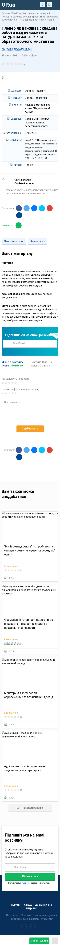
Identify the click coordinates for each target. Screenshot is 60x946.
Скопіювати (19, 215)
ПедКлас (16, 13)
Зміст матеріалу (13, 241)
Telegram (42, 208)
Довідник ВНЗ (43, 905)
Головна (6, 13)
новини (15, 905)
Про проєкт (12, 915)
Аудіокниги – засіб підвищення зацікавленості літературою (25, 768)
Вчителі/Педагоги (35, 90)
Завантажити (39, 940)
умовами (26, 883)
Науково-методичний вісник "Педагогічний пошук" (37, 108)
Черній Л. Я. (32, 164)
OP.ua (8, 4)
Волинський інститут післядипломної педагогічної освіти (37, 122)
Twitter (27, 208)
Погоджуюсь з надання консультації (29, 883)
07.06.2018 (31, 133)
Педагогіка (40, 97)
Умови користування (46, 915)
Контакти (26, 915)
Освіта (28, 97)
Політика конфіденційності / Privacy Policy (31, 919)
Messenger (34, 208)
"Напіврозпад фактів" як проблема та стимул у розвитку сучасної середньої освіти (29, 550)
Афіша (28, 905)
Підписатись (52, 343)
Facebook (19, 208)
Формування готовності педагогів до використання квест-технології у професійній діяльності (28, 623)
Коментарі (8, 225)
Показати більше (32, 807)
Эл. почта (50, 208)
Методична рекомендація (37, 13)
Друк (34, 55)
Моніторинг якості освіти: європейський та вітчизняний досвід (28, 695)
